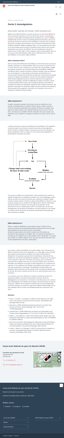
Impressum (16, 435)
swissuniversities (8, 427)
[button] (61, 385)
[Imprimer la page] (56, 14)
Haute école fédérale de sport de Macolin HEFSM (21, 5)
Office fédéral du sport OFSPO (44, 418)
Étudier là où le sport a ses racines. (13, 392)
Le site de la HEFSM (9, 418)
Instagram (17, 406)
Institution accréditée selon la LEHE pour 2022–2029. (18, 396)
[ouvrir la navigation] (60, 7)
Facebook (8, 406)
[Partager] (60, 14)
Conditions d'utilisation (8, 435)
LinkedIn (26, 406)
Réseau (5, 422)
